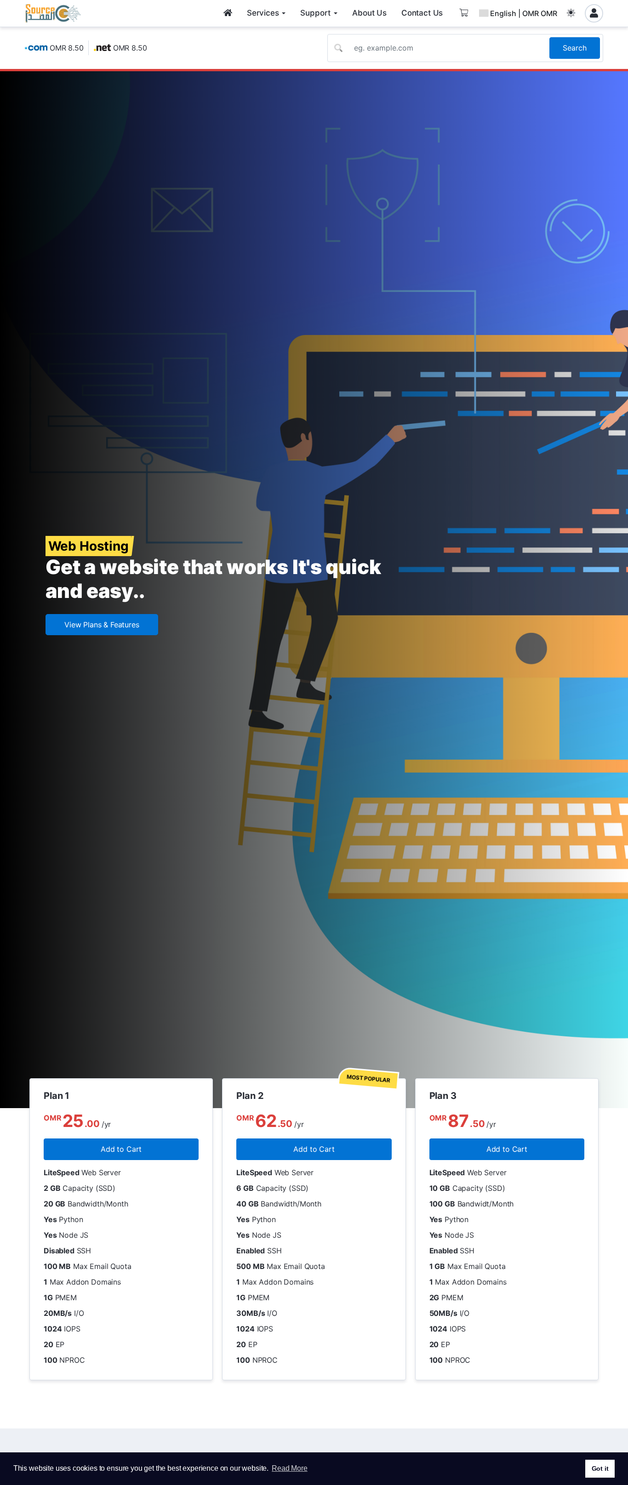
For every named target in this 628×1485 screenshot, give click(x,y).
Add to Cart (121, 1149)
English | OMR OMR (523, 13)
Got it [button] (600, 1468)
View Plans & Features (101, 624)
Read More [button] (290, 1468)
